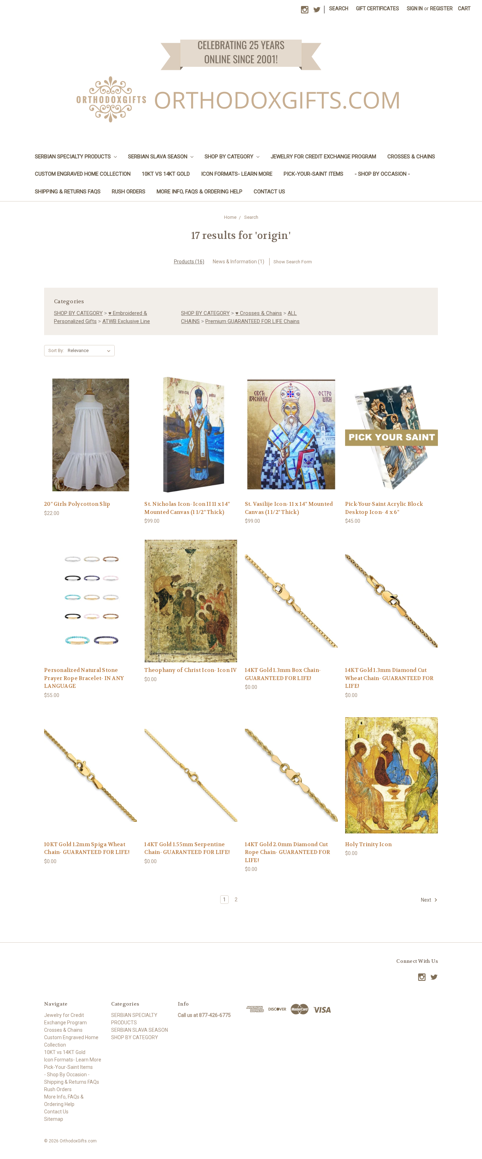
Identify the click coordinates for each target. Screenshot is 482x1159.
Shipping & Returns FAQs (68, 191)
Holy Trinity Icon (368, 844)
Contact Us (269, 191)
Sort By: (56, 350)
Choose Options (91, 448)
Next (426, 900)
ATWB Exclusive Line (126, 321)
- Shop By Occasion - (382, 174)
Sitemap (53, 1119)
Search (338, 8)
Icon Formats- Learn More (236, 174)
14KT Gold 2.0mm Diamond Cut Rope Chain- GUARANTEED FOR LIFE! (287, 852)
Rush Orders (128, 191)
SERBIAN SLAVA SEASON (158, 156)
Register (441, 8)
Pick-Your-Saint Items (313, 174)
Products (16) (189, 261)
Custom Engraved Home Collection (83, 174)
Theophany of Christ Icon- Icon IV (190, 670)
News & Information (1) (238, 261)
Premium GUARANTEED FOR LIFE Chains (252, 321)
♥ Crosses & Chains (258, 313)
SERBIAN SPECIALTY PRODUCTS (73, 156)
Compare (88, 435)
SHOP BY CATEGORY (230, 156)
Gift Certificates (377, 8)
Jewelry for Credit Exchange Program (323, 156)
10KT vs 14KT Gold (166, 174)
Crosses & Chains (411, 156)
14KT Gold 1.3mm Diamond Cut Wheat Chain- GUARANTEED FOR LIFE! (389, 678)
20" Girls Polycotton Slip (77, 504)
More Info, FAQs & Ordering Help (199, 191)
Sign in (415, 8)
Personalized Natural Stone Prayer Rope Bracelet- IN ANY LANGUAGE (84, 678)
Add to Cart (191, 448)
